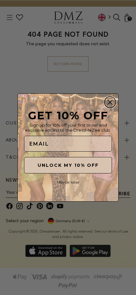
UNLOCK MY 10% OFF (68, 165)
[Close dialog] (110, 102)
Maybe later (68, 182)
